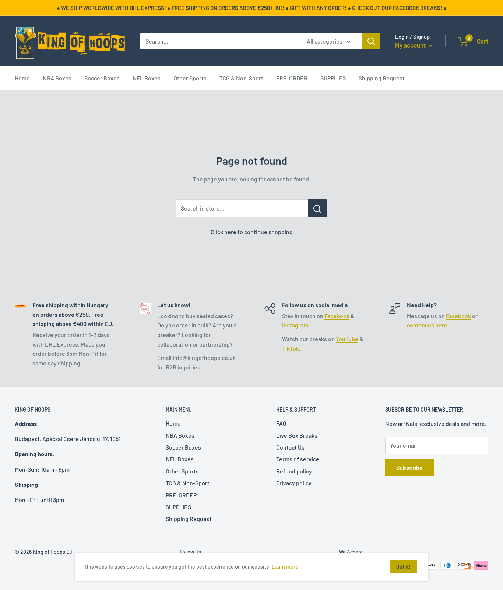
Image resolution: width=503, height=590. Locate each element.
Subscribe (409, 467)
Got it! (403, 566)
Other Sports (190, 77)
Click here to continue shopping (252, 231)
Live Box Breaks (296, 435)
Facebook (336, 315)
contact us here (427, 325)
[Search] (371, 41)
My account (411, 45)
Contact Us (290, 447)
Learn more (285, 566)
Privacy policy (294, 482)
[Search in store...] (317, 208)
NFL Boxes (147, 77)
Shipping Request (382, 77)
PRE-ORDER (291, 77)
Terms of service (297, 458)
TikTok (290, 348)
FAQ (281, 423)
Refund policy (294, 471)
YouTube (347, 338)
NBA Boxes (57, 77)
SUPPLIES (333, 77)
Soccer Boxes (102, 77)
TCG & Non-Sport (241, 77)
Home (22, 77)
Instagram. (296, 325)
